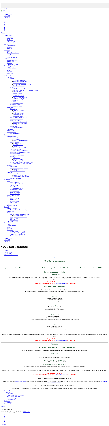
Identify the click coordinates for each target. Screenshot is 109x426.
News (8, 51)
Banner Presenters (18, 127)
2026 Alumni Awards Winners (21, 176)
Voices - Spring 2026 (15, 235)
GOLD (12, 94)
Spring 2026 (10, 73)
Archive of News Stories (19, 184)
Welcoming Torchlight (19, 80)
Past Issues (9, 71)
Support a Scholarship (18, 111)
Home (6, 250)
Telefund (15, 146)
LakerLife (15, 124)
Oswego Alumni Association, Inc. (18, 217)
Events (12, 78)
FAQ (8, 55)
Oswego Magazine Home (10, 66)
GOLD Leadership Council (20, 99)
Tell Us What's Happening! (20, 97)
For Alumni (10, 37)
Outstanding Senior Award (20, 122)
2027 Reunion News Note (20, 88)
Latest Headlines (14, 182)
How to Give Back (15, 142)
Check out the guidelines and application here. (77, 382)
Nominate (9, 48)
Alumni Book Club (15, 104)
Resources (16, 169)
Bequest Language (18, 159)
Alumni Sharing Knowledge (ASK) (19, 168)
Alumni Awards (14, 173)
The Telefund (16, 139)
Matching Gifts (17, 143)
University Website (8, 14)
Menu (3, 33)
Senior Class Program (15, 120)
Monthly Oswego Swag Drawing (18, 209)
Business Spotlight (15, 133)
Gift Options (16, 158)
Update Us (6, 58)
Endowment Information (19, 215)
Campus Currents (11, 68)
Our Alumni (13, 101)
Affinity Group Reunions (19, 83)
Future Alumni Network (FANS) (18, 117)
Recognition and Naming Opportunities (20, 152)
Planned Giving (14, 156)
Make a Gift (7, 16)
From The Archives (15, 192)
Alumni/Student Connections (17, 171)
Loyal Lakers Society (18, 155)
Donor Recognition (15, 153)
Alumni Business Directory (17, 103)
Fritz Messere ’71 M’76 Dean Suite (22, 163)
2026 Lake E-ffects (18, 188)
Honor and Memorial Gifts (20, 148)
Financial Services (14, 198)
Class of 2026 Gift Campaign (20, 123)
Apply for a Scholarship (19, 110)
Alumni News (10, 67)
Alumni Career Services (13, 53)
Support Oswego (11, 45)
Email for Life (13, 202)
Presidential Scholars (18, 113)
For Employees (11, 41)
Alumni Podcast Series (16, 106)
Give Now (3, 424)
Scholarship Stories (18, 116)
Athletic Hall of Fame (15, 178)
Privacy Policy (14, 220)
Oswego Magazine (15, 185)
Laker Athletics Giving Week (20, 140)
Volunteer (9, 47)
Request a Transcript (12, 57)
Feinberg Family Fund (20, 381)
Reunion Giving (17, 91)
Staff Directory (14, 218)
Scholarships (13, 109)
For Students (10, 38)
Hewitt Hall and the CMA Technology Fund (21, 162)
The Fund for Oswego (15, 137)
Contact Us (6, 17)
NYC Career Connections (16, 119)
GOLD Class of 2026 (18, 96)
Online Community (15, 201)
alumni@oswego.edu (61, 283)
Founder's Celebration (18, 86)
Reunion (12, 87)
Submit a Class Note (12, 60)
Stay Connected (8, 35)
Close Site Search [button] (5, 9)
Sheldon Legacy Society (19, 160)
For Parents (10, 40)
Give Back (6, 44)
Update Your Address (12, 64)
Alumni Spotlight (14, 191)
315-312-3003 (26, 412)
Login (5, 18)
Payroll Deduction (18, 145)
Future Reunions (17, 93)
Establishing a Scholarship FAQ (21, 150)
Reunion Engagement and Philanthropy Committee (26, 90)
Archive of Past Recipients (20, 175)
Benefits (9, 54)
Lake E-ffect (13, 186)
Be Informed (7, 50)
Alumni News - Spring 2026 (17, 233)
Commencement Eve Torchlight (21, 81)
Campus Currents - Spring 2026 (18, 234)
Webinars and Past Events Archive (22, 84)
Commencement (14, 126)
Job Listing (13, 199)
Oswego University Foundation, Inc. (19, 214)
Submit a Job (10, 61)
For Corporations (11, 42)
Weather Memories (15, 194)
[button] (4, 30)
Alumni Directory (14, 100)
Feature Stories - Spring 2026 (17, 231)
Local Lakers (13, 166)
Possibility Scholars (18, 114)
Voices (8, 70)
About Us (9, 63)
